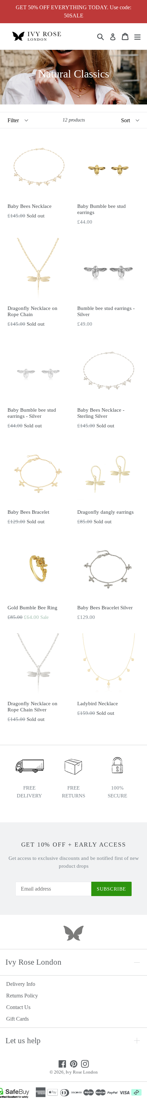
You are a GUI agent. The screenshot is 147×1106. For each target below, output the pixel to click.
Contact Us (18, 1007)
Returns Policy (22, 995)
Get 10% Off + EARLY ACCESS (73, 844)
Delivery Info (20, 984)
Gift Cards (17, 1019)
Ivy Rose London (82, 1072)
